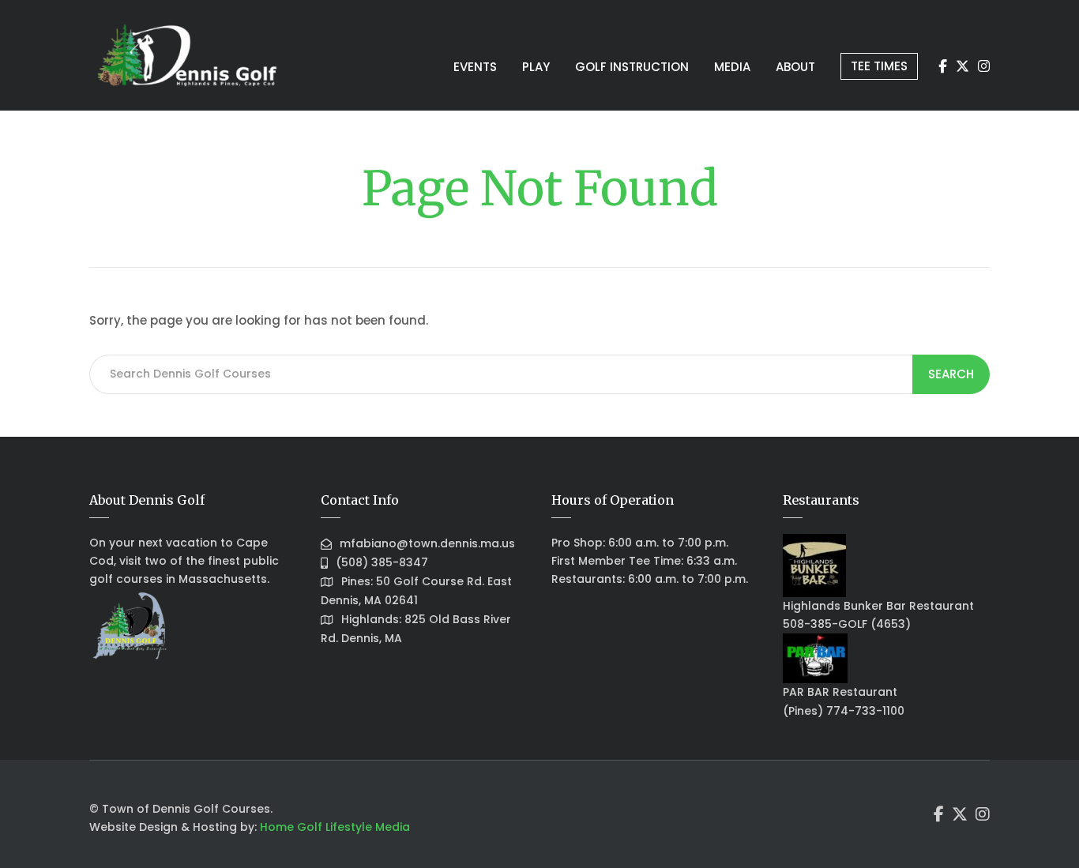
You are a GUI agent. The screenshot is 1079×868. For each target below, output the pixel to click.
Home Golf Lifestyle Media (335, 827)
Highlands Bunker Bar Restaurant (878, 606)
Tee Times (879, 66)
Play (536, 66)
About (795, 66)
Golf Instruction (632, 66)
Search (951, 374)
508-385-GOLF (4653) (847, 624)
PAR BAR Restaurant (840, 692)
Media (732, 66)
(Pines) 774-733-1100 (843, 711)
